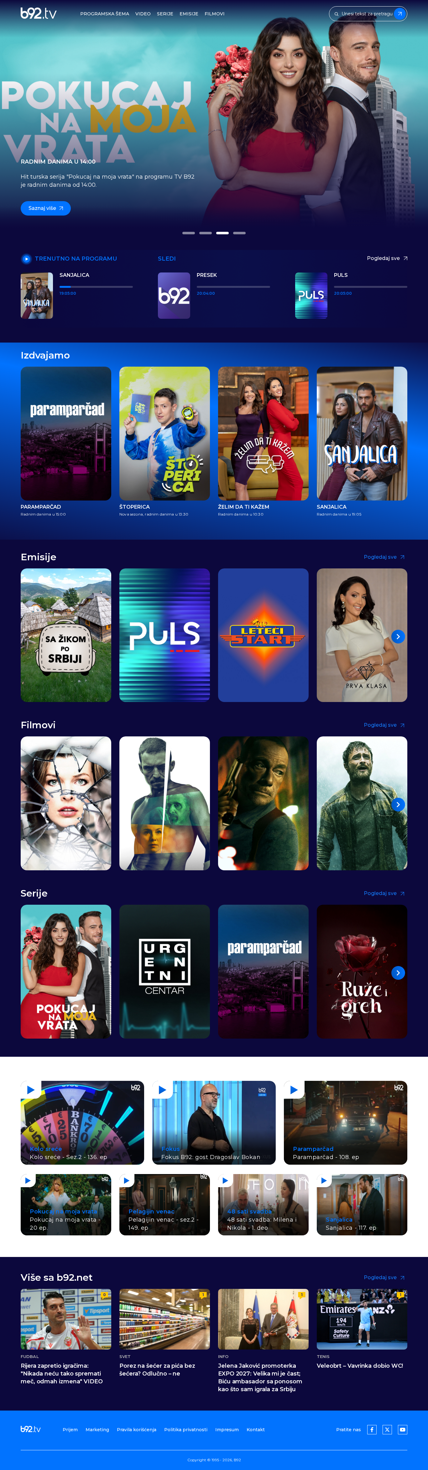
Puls (341, 275)
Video (143, 14)
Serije (165, 14)
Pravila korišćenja (136, 1429)
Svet (125, 1356)
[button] (188, 233)
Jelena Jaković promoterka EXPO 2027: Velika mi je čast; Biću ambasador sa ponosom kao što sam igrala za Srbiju (260, 1377)
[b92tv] (39, 14)
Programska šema (104, 14)
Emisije (189, 14)
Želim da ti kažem (243, 507)
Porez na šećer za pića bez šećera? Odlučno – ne (157, 1369)
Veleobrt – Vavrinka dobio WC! (360, 1365)
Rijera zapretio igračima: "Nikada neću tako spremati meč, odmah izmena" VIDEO (62, 1373)
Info (223, 1356)
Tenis (323, 1356)
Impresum (227, 1429)
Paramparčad (41, 507)
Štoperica (134, 507)
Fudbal (30, 1356)
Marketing (97, 1429)
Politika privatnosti (185, 1429)
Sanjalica (74, 275)
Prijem (70, 1429)
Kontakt (256, 1429)
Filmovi (215, 14)
